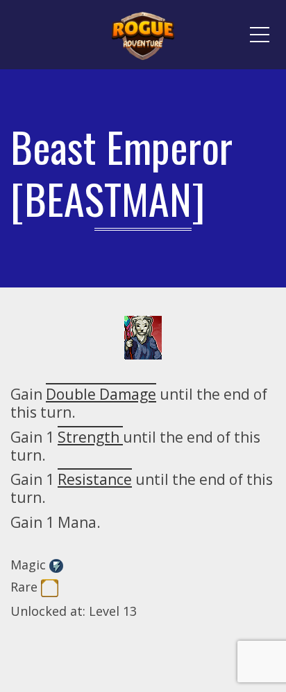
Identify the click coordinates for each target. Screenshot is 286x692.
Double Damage (101, 394)
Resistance (95, 479)
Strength (90, 437)
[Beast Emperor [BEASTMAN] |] (143, 34)
